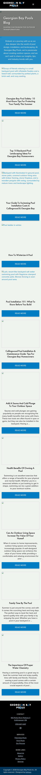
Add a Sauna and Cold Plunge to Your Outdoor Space (20, 404)
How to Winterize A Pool (20, 255)
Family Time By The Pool (20, 603)
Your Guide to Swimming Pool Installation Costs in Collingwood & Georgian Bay (20, 206)
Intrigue (28, 772)
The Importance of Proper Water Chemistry (20, 666)
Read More (26, 113)
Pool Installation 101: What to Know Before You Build (20, 303)
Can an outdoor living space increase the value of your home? (20, 536)
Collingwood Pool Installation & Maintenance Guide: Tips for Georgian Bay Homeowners (21, 354)
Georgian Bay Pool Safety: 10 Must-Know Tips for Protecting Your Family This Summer (20, 101)
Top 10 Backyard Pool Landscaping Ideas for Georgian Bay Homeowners (20, 153)
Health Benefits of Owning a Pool (20, 469)
